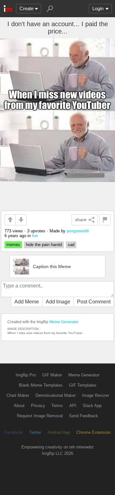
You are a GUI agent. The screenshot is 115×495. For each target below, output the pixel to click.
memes (13, 244)
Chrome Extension (93, 432)
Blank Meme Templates (41, 385)
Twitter (35, 432)
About (19, 405)
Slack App (92, 405)
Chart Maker (17, 395)
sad (71, 244)
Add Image (58, 301)
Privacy (38, 405)
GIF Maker (52, 375)
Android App (59, 432)
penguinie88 (78, 231)
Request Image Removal (40, 415)
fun (35, 235)
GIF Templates (82, 385)
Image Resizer (95, 395)
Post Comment (94, 301)
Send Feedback (83, 415)
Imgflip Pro (26, 375)
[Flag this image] (105, 219)
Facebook (13, 432)
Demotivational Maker (55, 395)
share (81, 219)
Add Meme (26, 301)
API (72, 405)
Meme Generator (64, 322)
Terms (57, 405)
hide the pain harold (44, 244)
